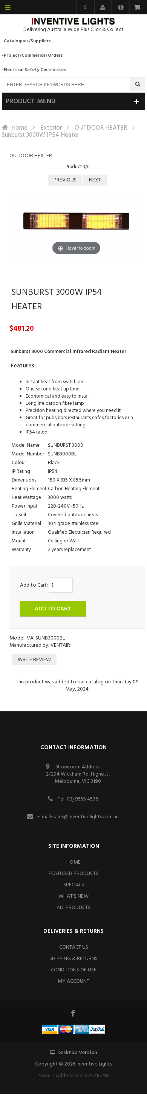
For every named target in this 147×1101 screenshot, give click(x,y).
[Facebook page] (73, 1013)
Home (19, 128)
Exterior (51, 128)
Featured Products (73, 873)
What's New (73, 896)
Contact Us (73, 947)
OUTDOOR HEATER (101, 128)
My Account (73, 981)
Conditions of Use (73, 970)
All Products (73, 907)
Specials (73, 885)
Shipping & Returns (73, 958)
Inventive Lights (94, 1064)
